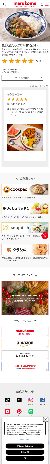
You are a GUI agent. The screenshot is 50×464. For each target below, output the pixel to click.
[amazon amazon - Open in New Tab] (25, 343)
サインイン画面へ (22, 77)
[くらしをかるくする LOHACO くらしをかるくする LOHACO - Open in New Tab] (25, 355)
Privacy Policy (25, 439)
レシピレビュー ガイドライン (38, 86)
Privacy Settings (25, 446)
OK (25, 458)
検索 (4, 4)
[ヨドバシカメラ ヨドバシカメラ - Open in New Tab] (25, 366)
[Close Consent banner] (45, 419)
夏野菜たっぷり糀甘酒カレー (21, 45)
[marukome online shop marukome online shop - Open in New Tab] (25, 332)
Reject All (25, 452)
